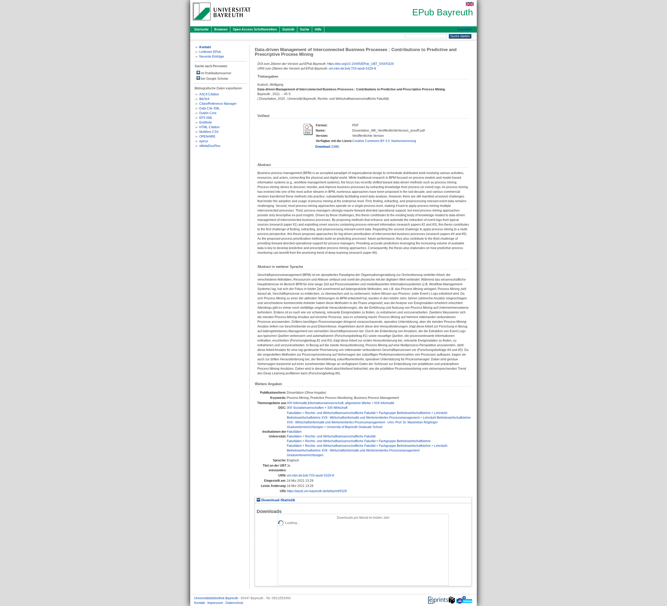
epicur (203, 141)
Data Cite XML (209, 108)
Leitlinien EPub (210, 52)
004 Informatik (384, 403)
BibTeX (204, 99)
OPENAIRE (207, 136)
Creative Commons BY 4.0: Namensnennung (384, 141)
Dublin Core (208, 113)
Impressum (215, 603)
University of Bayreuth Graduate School (354, 427)
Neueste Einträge (211, 56)
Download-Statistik (277, 500)
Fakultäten (294, 413)
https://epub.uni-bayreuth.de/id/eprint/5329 (317, 491)
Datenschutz (234, 603)
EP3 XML (206, 118)
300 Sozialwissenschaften (305, 408)
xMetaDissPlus (209, 146)
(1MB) (327, 147)
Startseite (201, 29)
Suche (304, 29)
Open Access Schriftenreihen (255, 29)
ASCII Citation (209, 94)
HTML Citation (209, 127)
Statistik (288, 29)
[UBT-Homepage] (221, 22)
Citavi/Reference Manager (218, 104)
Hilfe (318, 29)
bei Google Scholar (214, 79)
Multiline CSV (209, 132)
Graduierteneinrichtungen (305, 427)
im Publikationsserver (215, 73)
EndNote (205, 122)
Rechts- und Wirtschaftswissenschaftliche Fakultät (340, 413)
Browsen (220, 29)
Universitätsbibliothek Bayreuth (216, 598)
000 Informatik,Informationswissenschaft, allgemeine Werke (329, 403)
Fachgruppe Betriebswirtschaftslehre (405, 413)
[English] (470, 4)
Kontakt (200, 603)
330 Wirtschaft (337, 408)
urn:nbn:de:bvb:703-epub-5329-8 (352, 68)
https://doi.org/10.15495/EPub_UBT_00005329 (360, 64)
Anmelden (464, 29)
